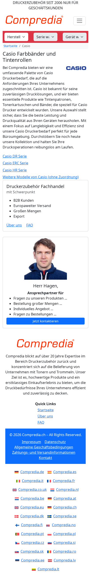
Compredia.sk (32, 551)
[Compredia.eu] (17, 507)
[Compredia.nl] (53, 489)
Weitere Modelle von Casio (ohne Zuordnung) (41, 177)
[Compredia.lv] (51, 560)
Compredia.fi (32, 524)
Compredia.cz (32, 542)
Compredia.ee (32, 560)
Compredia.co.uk (32, 489)
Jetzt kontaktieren (46, 321)
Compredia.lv (65, 560)
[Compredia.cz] (18, 542)
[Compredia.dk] (17, 516)
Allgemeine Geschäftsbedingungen (43, 447)
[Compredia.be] (18, 498)
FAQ (29, 225)
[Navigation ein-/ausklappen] (79, 20)
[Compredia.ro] (50, 551)
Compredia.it (33, 480)
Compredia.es (64, 471)
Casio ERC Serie (15, 163)
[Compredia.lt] (35, 569)
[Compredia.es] (50, 472)
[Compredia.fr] (50, 480)
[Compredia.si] (50, 542)
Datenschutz (55, 441)
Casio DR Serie (15, 156)
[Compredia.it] (19, 480)
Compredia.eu (32, 507)
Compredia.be (32, 498)
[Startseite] (45, 344)
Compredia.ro (64, 551)
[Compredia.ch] (50, 507)
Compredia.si (64, 542)
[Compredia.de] (17, 472)
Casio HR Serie (15, 170)
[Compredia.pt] (18, 533)
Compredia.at (64, 498)
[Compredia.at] (50, 498)
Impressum (31, 441)
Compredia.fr (64, 480)
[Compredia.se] (50, 516)
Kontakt (45, 457)
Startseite (10, 46)
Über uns (14, 225)
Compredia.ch (65, 507)
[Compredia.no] (49, 525)
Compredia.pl (64, 533)
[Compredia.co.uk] (15, 489)
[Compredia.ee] (18, 560)
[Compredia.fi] (18, 525)
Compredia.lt (48, 569)
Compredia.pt (32, 533)
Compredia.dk (32, 516)
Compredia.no (64, 524)
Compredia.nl (67, 489)
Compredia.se (64, 516)
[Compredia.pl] (50, 533)
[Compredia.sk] (18, 551)
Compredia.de (32, 471)
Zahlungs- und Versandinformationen (43, 452)
